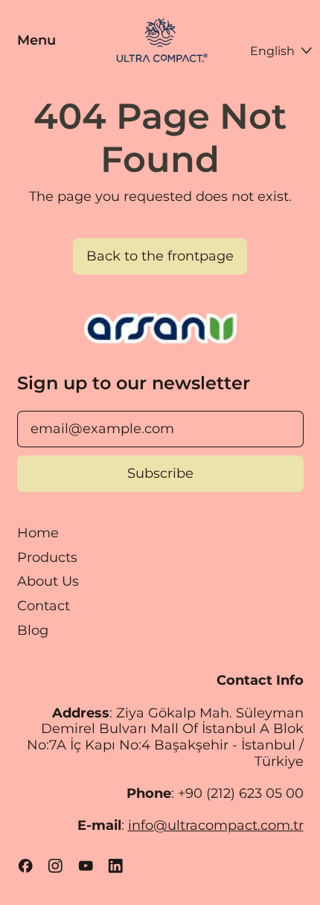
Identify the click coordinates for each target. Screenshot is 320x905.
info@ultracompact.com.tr (216, 825)
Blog (32, 630)
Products (47, 557)
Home (38, 533)
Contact (43, 606)
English (272, 50)
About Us (48, 581)
